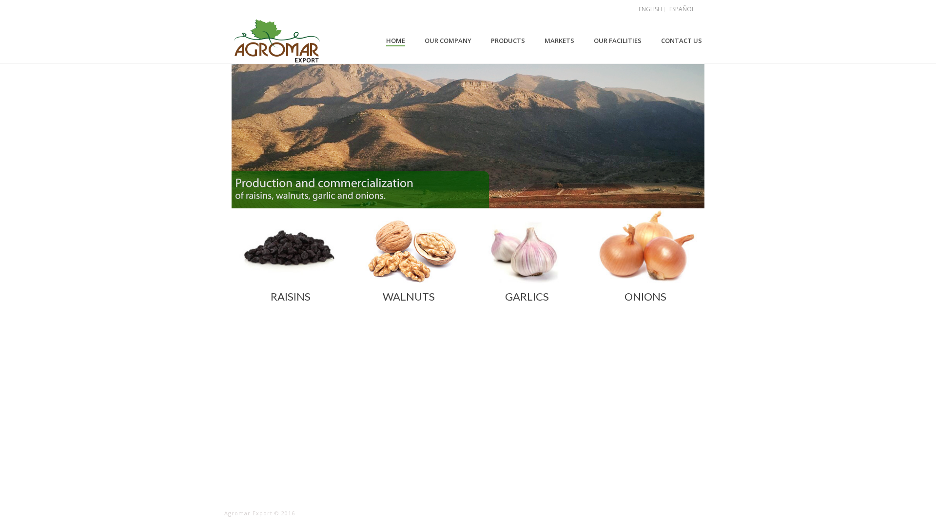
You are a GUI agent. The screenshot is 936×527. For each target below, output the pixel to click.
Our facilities (618, 40)
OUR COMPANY (448, 40)
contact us (681, 40)
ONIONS (645, 296)
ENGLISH (650, 9)
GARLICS (527, 296)
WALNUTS (409, 296)
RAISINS (291, 296)
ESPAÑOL (682, 9)
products (508, 40)
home (395, 40)
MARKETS (559, 40)
